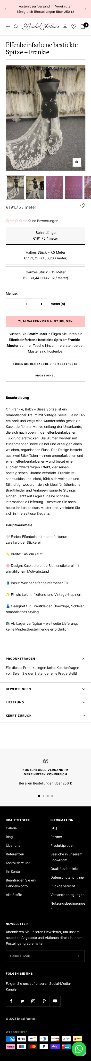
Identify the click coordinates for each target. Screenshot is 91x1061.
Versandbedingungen (67, 895)
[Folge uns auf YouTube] (55, 1001)
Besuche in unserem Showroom (66, 857)
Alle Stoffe (14, 895)
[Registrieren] (78, 956)
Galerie (11, 828)
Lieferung (15, 702)
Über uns (13, 845)
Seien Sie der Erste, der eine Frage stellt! (45, 673)
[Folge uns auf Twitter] (22, 1001)
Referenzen (15, 854)
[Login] (65, 26)
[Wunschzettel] (74, 26)
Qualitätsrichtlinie (64, 869)
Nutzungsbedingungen (67, 906)
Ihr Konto (13, 871)
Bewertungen (18, 689)
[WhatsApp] (79, 1049)
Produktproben (62, 845)
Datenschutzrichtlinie (67, 877)
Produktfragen (20, 658)
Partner (56, 837)
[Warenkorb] (82, 26)
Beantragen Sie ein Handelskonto (21, 883)
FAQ (53, 828)
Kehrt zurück (19, 715)
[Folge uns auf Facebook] (11, 1001)
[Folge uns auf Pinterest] (44, 1001)
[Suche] (16, 26)
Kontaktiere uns (18, 863)
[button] (16, 221)
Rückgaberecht (62, 886)
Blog (9, 837)
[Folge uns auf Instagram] (33, 1001)
